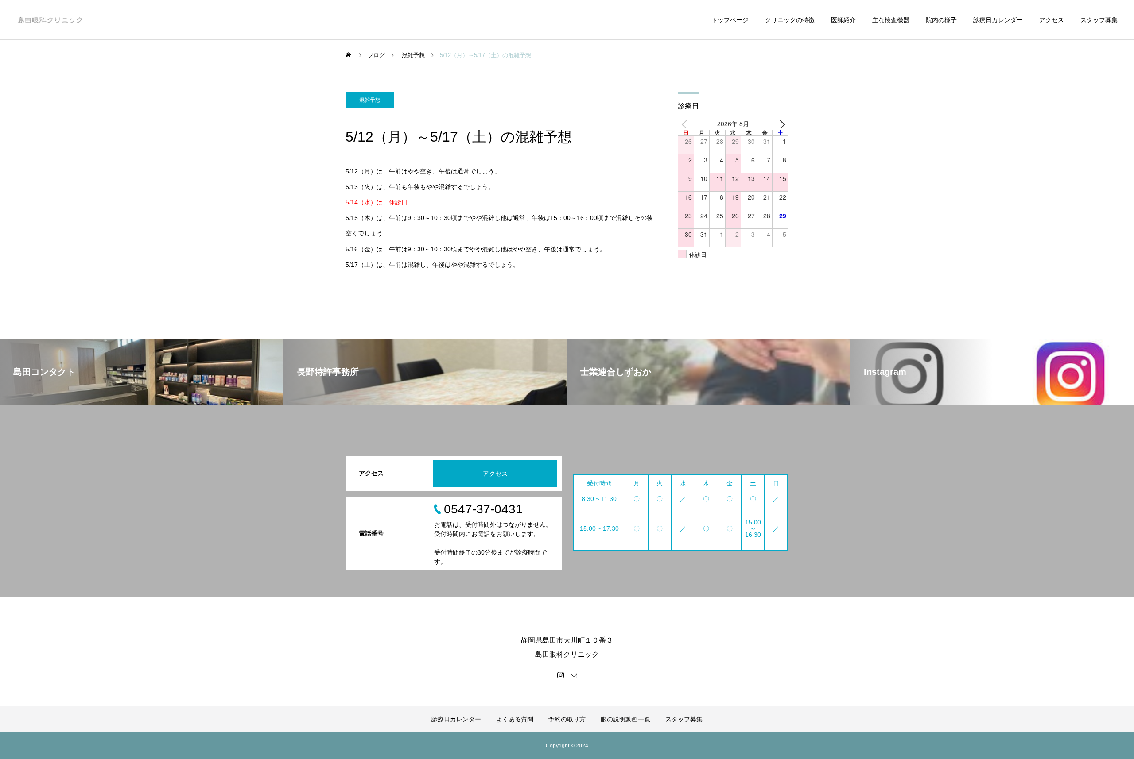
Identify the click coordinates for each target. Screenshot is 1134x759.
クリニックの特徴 (790, 19)
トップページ (730, 19)
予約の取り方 (567, 719)
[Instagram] (560, 674)
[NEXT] (780, 124)
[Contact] (573, 674)
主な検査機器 (890, 19)
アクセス (1051, 19)
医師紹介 (843, 19)
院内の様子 (941, 19)
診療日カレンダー (998, 19)
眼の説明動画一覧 (625, 719)
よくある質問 (514, 719)
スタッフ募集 (1099, 19)
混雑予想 (370, 100)
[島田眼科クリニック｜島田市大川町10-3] (49, 19)
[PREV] (686, 124)
